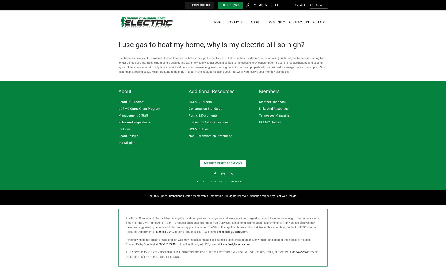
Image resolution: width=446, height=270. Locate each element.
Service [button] (216, 22)
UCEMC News (199, 129)
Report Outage (200, 5)
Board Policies (128, 136)
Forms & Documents (203, 115)
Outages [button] (320, 22)
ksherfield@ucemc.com (233, 231)
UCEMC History (270, 122)
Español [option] (300, 5)
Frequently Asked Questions (208, 122)
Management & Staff (133, 115)
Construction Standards (205, 108)
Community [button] (275, 22)
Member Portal (267, 5)
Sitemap (216, 182)
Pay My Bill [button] (237, 22)
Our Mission (126, 143)
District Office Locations (223, 163)
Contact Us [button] (299, 22)
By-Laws (124, 129)
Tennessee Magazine (274, 115)
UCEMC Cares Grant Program (139, 108)
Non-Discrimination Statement (210, 136)
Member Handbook (272, 102)
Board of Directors (131, 102)
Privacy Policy (239, 182)
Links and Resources (274, 108)
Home (200, 182)
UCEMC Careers (200, 102)
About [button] (256, 22)
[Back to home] (146, 22)
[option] (300, 5)
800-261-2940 (230, 5)
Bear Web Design (285, 196)
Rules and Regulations (134, 122)
